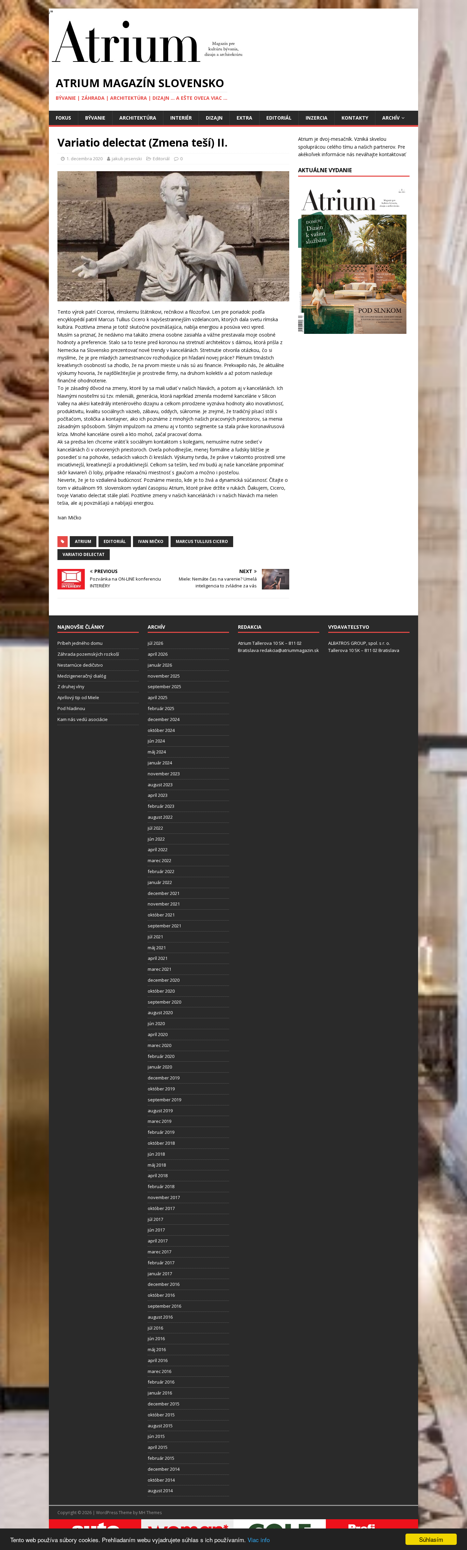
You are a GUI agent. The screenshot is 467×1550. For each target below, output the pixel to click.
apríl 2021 (158, 958)
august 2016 (160, 1317)
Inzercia (317, 117)
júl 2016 (155, 1328)
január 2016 (160, 1393)
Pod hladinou (71, 708)
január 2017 (160, 1273)
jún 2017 (156, 1230)
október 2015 (161, 1415)
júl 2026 (155, 643)
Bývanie (95, 117)
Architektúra (137, 117)
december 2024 (163, 719)
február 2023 (161, 806)
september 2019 (164, 1100)
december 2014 (163, 1469)
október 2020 (161, 991)
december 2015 (163, 1404)
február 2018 (161, 1186)
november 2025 (164, 676)
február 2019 (161, 1132)
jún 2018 (156, 1154)
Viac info (259, 1539)
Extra (244, 117)
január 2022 (160, 882)
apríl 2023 (158, 795)
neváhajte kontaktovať (381, 154)
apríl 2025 (158, 697)
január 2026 (160, 665)
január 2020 (160, 1067)
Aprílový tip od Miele (78, 697)
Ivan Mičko (150, 541)
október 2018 (161, 1143)
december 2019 (163, 1078)
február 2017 (161, 1263)
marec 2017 (159, 1252)
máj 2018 (157, 1165)
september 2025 (164, 686)
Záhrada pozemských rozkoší (88, 654)
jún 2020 (156, 1023)
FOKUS (63, 117)
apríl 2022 (158, 849)
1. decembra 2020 (84, 158)
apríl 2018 (158, 1175)
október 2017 (161, 1208)
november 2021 (164, 904)
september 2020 (164, 1002)
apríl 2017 (158, 1241)
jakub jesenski (127, 158)
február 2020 (161, 1056)
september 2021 (164, 926)
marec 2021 (159, 969)
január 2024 (160, 763)
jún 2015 (156, 1436)
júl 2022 (155, 828)
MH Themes (150, 1512)
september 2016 (164, 1306)
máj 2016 (157, 1349)
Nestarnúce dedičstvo (80, 665)
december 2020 (163, 980)
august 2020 (160, 1012)
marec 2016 (159, 1371)
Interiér (181, 117)
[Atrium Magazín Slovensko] (148, 65)
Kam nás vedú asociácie (82, 719)
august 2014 (160, 1490)
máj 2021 (157, 947)
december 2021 (163, 893)
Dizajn (214, 117)
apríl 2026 (158, 654)
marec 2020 (159, 1045)
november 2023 (164, 774)
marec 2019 (159, 1121)
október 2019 (161, 1089)
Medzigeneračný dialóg (81, 676)
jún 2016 (156, 1338)
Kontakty (355, 117)
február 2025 (161, 708)
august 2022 (160, 817)
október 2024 (161, 730)
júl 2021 (155, 937)
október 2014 (161, 1480)
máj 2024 (157, 752)
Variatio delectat (84, 554)
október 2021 (161, 915)
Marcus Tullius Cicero (202, 541)
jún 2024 (156, 741)
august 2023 (160, 784)
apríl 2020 (158, 1034)
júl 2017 (155, 1219)
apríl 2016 (158, 1360)
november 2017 (164, 1197)
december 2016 (163, 1284)
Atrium (83, 541)
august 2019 (160, 1110)
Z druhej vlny (70, 686)
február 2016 (161, 1382)
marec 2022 (159, 860)
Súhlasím (431, 1539)
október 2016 (161, 1295)
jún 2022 (156, 839)
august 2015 (160, 1426)
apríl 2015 (158, 1447)
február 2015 (161, 1458)
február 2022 (161, 871)
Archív (391, 117)
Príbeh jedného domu (80, 643)
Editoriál (279, 117)
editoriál (115, 541)
